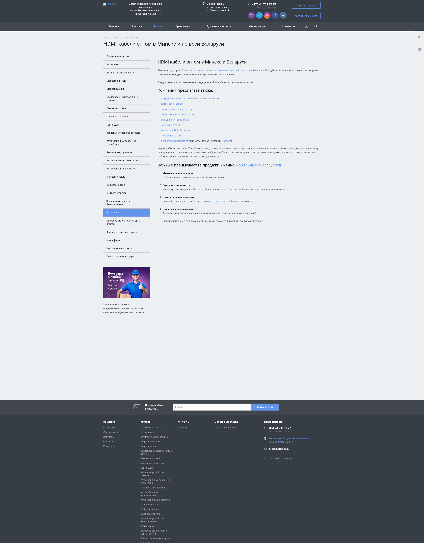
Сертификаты (110, 432)
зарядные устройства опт (176, 119)
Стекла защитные (116, 108)
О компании (109, 427)
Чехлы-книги (113, 64)
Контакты (288, 26)
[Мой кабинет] (306, 26)
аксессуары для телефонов (222, 201)
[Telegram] (259, 15)
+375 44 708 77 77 (264, 4)
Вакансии (108, 441)
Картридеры (113, 124)
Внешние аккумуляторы (119, 152)
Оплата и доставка (226, 421)
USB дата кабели (115, 185)
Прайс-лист (182, 26)
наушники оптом (170, 125)
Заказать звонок (306, 5)
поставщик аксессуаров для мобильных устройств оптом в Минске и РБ (225, 70)
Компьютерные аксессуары (121, 232)
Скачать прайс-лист (306, 16)
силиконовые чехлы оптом (176, 109)
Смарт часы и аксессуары (120, 256)
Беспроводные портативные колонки (122, 99)
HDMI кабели (113, 212)
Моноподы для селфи (118, 116)
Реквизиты (109, 446)
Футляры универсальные (120, 72)
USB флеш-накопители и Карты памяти (123, 222)
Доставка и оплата (219, 26)
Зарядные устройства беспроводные (118, 203)
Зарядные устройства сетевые (123, 132)
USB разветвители (116, 193)
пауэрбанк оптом (171, 135)
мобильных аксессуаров (258, 165)
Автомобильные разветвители (123, 160)
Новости (136, 26)
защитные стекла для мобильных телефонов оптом (190, 98)
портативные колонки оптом (177, 114)
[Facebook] (275, 15)
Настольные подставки (119, 248)
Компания (109, 421)
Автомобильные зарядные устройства (121, 143)
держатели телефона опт (175, 140)
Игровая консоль (115, 176)
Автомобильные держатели (121, 168)
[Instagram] (267, 15)
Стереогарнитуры (116, 80)
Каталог (158, 26)
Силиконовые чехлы (117, 56)
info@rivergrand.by (279, 448)
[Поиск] (316, 26)
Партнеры (108, 437)
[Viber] (251, 15)
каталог (226, 140)
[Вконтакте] (283, 15)
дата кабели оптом (172, 103)
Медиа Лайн (287, 459)
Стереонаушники (115, 89)
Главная (114, 26)
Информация (257, 26)
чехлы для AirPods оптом (175, 130)
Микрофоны (113, 240)
